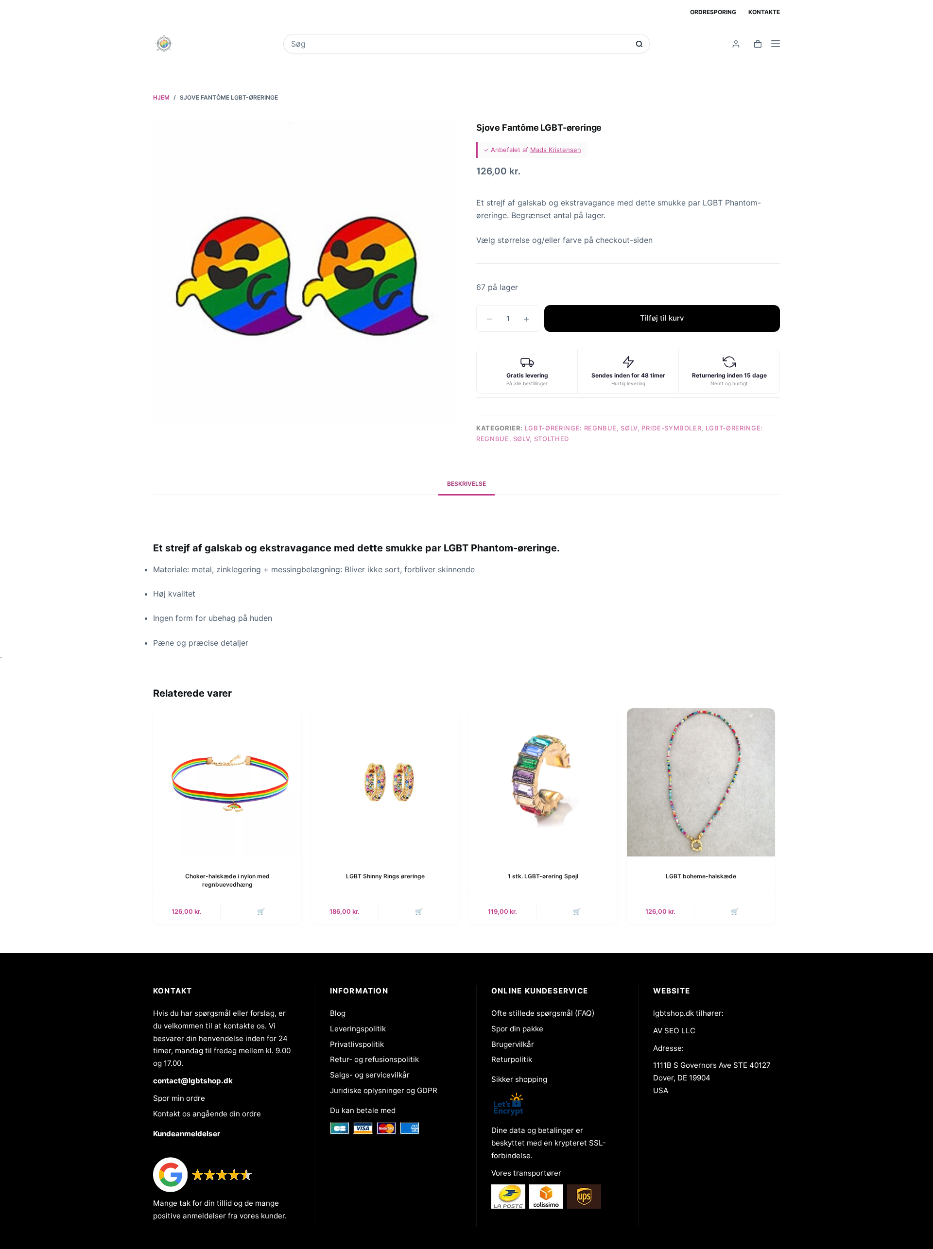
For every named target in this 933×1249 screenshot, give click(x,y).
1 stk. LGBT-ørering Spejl (543, 876)
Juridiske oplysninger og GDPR (383, 1090)
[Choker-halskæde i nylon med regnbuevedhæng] (227, 782)
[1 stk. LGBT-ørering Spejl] (543, 782)
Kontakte (764, 12)
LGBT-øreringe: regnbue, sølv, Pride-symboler (613, 428)
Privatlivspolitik (357, 1044)
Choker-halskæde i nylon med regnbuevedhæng (227, 880)
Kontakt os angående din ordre (207, 1113)
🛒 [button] (261, 911)
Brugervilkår (512, 1044)
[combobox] (460, 44)
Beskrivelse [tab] (466, 483)
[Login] (736, 44)
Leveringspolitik (358, 1028)
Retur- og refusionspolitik (374, 1059)
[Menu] (775, 43)
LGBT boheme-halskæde (701, 876)
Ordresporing (713, 12)
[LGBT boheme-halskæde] (701, 782)
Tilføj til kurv (662, 318)
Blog (338, 1013)
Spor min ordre (179, 1098)
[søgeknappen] (639, 44)
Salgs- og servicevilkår (370, 1074)
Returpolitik (511, 1059)
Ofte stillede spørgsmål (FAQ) (543, 1013)
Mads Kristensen (555, 150)
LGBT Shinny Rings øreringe (385, 876)
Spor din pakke (517, 1028)
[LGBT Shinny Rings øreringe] (385, 782)
